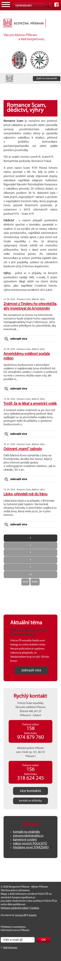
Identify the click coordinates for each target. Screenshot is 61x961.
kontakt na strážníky (26, 832)
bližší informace (10, 948)
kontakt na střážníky (30, 800)
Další (25, 582)
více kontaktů (30, 791)
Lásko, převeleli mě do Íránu (25, 494)
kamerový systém (25, 839)
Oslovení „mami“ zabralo (23, 449)
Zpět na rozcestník (46, 78)
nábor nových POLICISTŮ (30, 843)
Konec (35, 582)
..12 (30, 574)
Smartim (32, 915)
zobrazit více (18, 338)
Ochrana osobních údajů (14, 908)
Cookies (34, 908)
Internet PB (20, 915)
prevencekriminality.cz (28, 836)
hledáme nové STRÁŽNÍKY (31, 847)
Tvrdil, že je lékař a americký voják (30, 404)
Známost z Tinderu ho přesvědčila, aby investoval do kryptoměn (30, 306)
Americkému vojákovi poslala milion (27, 356)
